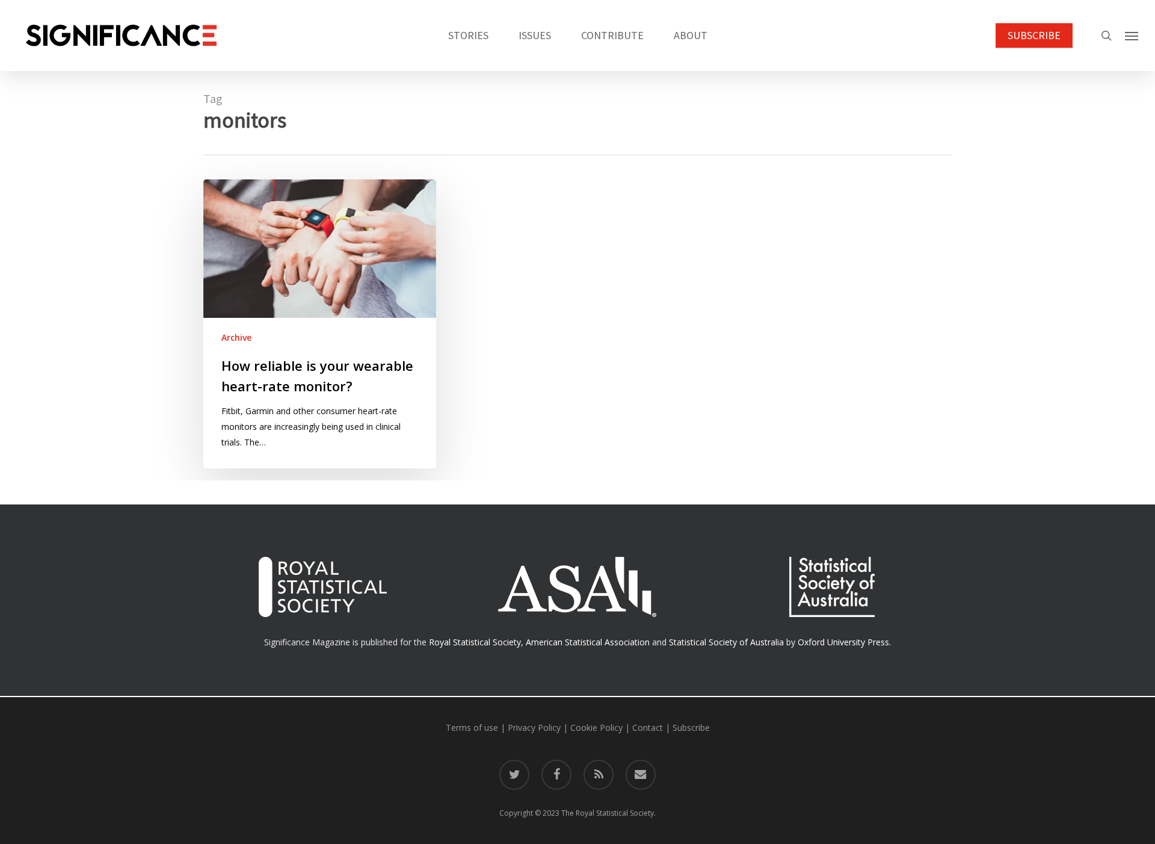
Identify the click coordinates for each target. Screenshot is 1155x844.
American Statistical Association (588, 642)
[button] (1131, 35)
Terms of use (472, 727)
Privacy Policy (534, 727)
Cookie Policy (596, 727)
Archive (236, 337)
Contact (647, 727)
